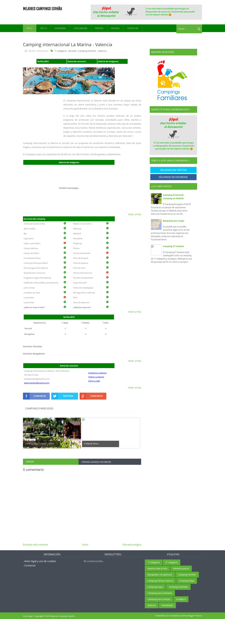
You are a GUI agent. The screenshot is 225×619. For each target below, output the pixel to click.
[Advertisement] (146, 12)
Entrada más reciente (35, 544)
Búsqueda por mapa (173, 220)
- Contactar (29, 565)
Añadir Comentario (38, 50)
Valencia (102, 50)
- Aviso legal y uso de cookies (39, 561)
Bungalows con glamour (160, 574)
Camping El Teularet (173, 246)
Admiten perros (181, 568)
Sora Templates (173, 615)
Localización (80, 28)
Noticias (115, 28)
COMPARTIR (40, 396)
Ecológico (181, 599)
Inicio (29, 28)
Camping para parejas (159, 599)
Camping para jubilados (160, 593)
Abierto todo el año (157, 568)
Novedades (167, 605)
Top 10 (43, 28)
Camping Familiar (87, 50)
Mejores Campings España (42, 8)
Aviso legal (27, 616)
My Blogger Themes (193, 615)
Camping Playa (186, 580)
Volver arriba (134, 214)
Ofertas (99, 28)
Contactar (132, 28)
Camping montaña (178, 586)
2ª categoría (171, 562)
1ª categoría (60, 50)
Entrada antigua (132, 544)
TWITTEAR (68, 396)
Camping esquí (155, 586)
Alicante (72, 50)
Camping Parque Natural (160, 580)
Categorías (60, 28)
